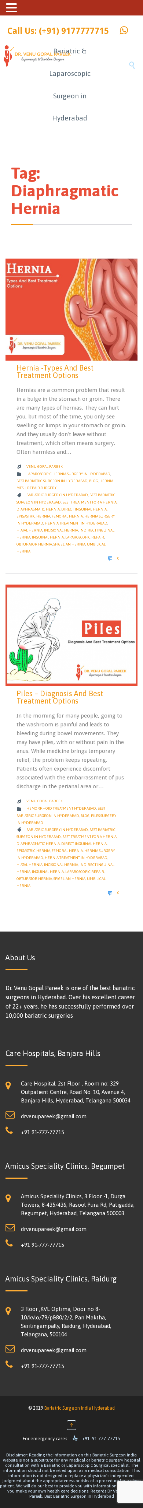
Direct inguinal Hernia (84, 509)
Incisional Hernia (61, 530)
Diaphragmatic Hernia (38, 509)
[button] (12, 8)
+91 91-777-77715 (42, 1132)
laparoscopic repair (84, 537)
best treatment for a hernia (89, 502)
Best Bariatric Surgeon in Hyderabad (52, 481)
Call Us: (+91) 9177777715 (58, 31)
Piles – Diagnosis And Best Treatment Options (59, 697)
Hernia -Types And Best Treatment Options (55, 371)
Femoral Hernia (67, 516)
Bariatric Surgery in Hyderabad (57, 495)
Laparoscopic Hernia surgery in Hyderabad (68, 474)
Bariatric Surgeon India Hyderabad (79, 1408)
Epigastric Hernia (33, 516)
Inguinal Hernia (48, 537)
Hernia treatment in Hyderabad (76, 523)
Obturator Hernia (34, 544)
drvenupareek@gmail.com (54, 1116)
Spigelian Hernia (69, 544)
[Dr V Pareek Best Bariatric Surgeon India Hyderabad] (25, 83)
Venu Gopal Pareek (44, 466)
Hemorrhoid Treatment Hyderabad (61, 808)
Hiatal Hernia (29, 530)
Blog (93, 481)
